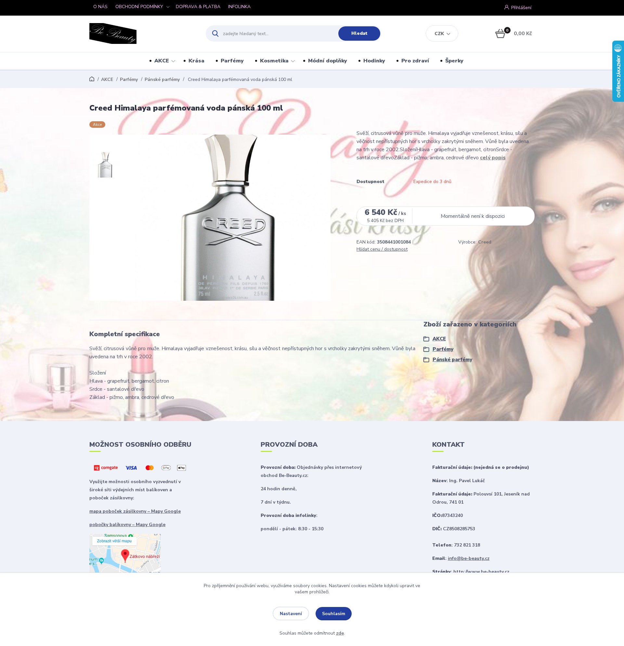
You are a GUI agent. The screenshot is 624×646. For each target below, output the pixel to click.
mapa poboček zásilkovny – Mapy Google (135, 511)
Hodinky (374, 60)
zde (340, 633)
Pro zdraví (415, 60)
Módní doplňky (327, 60)
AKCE (161, 60)
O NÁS (100, 7)
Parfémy (232, 60)
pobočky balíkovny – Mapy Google (127, 524)
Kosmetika (274, 60)
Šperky (454, 60)
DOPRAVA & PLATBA (198, 7)
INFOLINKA (239, 7)
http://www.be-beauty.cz (481, 572)
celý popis (493, 157)
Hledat (359, 33)
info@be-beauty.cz (468, 558)
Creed (484, 242)
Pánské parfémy (162, 79)
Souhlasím (333, 614)
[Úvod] (141, 33)
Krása (196, 60)
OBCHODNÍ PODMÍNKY (139, 7)
